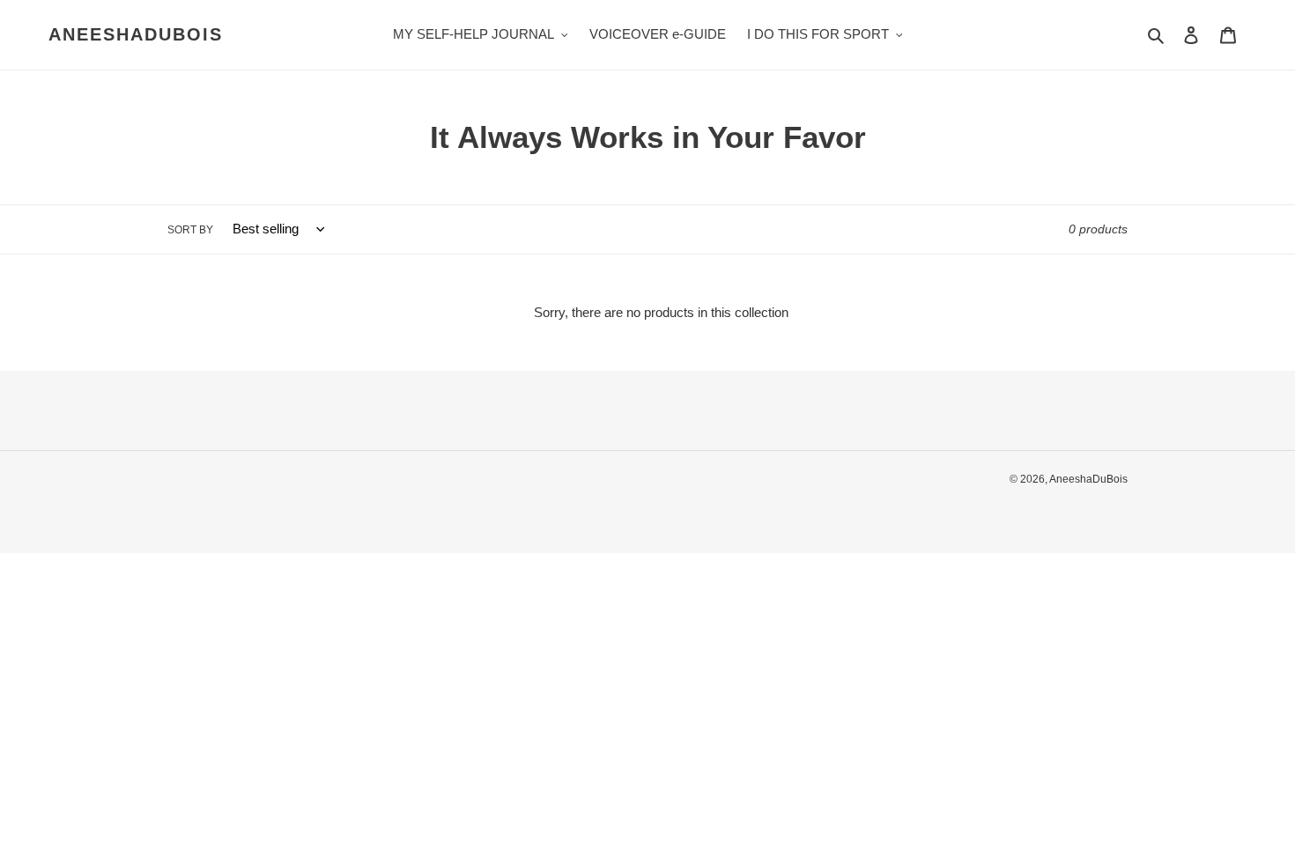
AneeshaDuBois (135, 34)
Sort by (190, 230)
